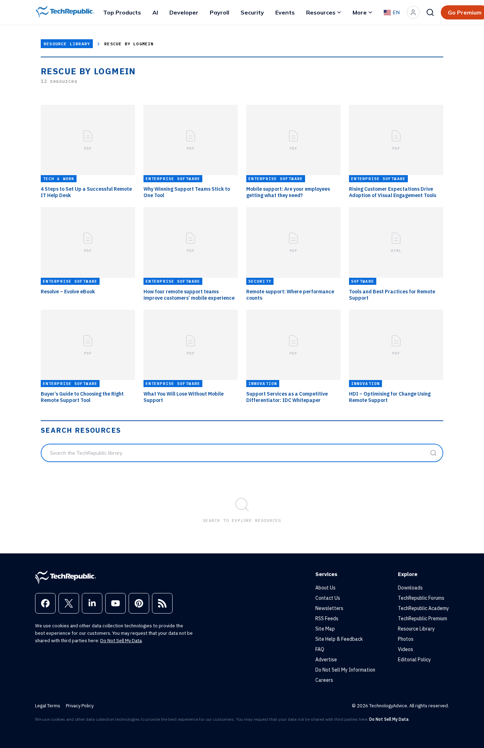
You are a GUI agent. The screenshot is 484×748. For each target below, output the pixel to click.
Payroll (219, 12)
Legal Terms (47, 706)
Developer (183, 12)
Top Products (122, 12)
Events (285, 12)
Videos (405, 649)
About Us (325, 588)
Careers (324, 680)
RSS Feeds (326, 618)
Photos (405, 639)
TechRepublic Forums (421, 598)
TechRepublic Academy (423, 608)
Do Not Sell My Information (345, 670)
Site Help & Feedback (339, 639)
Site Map (325, 629)
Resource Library (67, 43)
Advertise (326, 659)
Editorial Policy (414, 659)
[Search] (430, 12)
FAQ (319, 649)
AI (155, 12)
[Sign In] (413, 12)
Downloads (410, 588)
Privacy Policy (80, 706)
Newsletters (329, 608)
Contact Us (327, 598)
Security (252, 12)
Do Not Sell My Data (121, 641)
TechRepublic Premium (422, 618)
